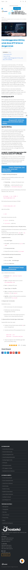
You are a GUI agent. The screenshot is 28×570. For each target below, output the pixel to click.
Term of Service (6, 514)
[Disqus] (14, 377)
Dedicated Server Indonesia (8, 471)
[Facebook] (21, 1)
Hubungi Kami (5, 506)
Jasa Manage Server (7, 499)
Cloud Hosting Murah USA (8, 454)
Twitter (5, 353)
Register (2, 1)
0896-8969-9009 (4, 541)
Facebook (2, 353)
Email (14, 353)
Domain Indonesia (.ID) (7, 451)
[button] (2, 8)
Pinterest (11, 353)
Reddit (19, 353)
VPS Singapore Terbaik (7, 468)
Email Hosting (5, 486)
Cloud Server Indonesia (8, 483)
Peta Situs (5, 512)
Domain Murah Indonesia (8, 449)
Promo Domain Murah (7, 477)
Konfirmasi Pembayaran (8, 523)
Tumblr (16, 353)
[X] (23, 1)
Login (6, 1)
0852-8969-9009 (4, 538)
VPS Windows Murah (7, 465)
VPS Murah (5, 462)
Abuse (4, 520)
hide (9, 52)
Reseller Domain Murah (7, 491)
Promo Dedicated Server (8, 480)
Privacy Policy (5, 517)
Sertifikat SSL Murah (7, 497)
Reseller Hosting (6, 488)
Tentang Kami (5, 509)
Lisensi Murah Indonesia (8, 494)
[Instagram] (25, 1)
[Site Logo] (4, 11)
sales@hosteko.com (5, 552)
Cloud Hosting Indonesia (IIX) (9, 457)
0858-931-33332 (4, 539)
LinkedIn (8, 353)
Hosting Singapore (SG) (7, 460)
